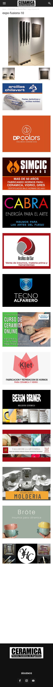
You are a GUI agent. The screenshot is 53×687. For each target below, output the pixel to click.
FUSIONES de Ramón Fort (17, 9)
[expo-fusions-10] (26, 65)
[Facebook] (19, 680)
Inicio (4, 9)
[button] (4, 3)
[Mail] (33, 680)
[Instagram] (26, 680)
